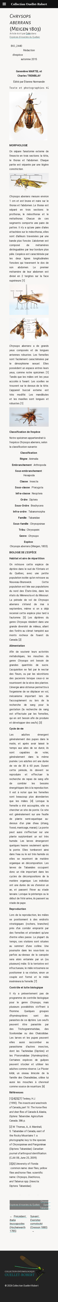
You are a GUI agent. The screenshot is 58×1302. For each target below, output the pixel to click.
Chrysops (45, 1201)
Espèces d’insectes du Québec (25, 37)
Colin (28, 33)
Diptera (47, 1205)
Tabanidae (45, 1208)
